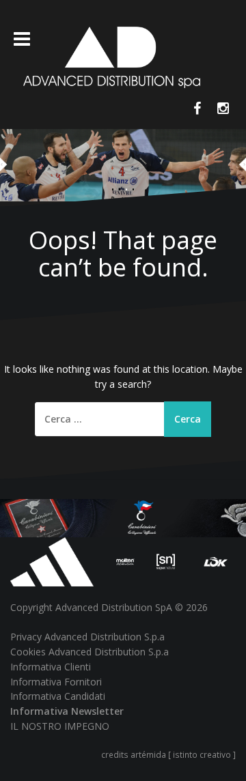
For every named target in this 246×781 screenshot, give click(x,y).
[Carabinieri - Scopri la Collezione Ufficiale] (123, 516)
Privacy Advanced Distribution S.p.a (87, 636)
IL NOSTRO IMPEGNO (59, 726)
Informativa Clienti (50, 666)
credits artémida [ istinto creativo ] (168, 754)
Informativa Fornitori (56, 681)
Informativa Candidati (57, 696)
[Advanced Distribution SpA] (111, 56)
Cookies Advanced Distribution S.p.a (89, 651)
